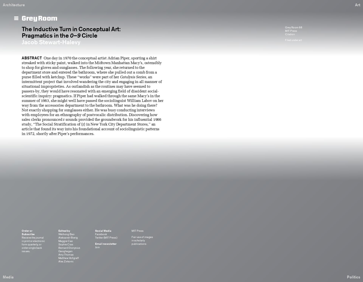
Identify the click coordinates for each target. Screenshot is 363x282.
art (300, 40)
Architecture (14, 4)
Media (8, 277)
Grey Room (39, 18)
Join (97, 247)
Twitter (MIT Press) (106, 237)
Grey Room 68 (293, 27)
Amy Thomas (66, 254)
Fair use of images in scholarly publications (142, 240)
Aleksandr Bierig (68, 237)
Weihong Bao (66, 234)
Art (357, 4)
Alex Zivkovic (66, 261)
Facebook (101, 234)
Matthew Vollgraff (68, 258)
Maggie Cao (65, 240)
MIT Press (291, 30)
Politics (353, 277)
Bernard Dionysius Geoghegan (69, 249)
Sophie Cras (65, 244)
